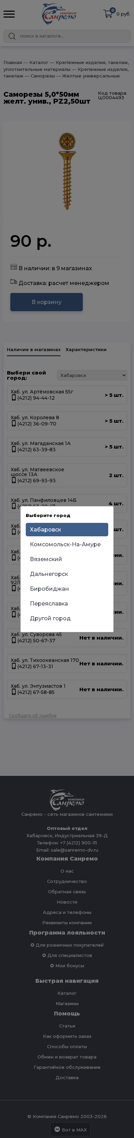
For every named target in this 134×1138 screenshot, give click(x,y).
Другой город (50, 618)
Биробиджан (49, 589)
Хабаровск (45, 529)
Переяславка (49, 603)
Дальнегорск (49, 574)
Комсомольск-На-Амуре (65, 544)
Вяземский (46, 559)
